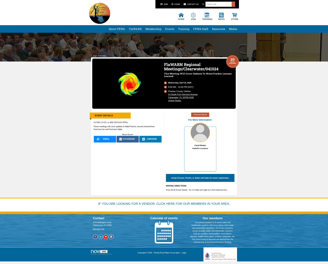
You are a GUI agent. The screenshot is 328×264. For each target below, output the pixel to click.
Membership (153, 29)
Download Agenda (200, 115)
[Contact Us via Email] (111, 237)
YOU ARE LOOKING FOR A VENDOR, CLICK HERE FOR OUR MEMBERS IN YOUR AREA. (166, 203)
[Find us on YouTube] (105, 237)
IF (100, 203)
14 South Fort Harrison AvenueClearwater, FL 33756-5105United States (183, 97)
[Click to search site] (233, 4)
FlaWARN (135, 29)
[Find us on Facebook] (95, 237)
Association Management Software (101, 254)
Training (183, 29)
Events (169, 29)
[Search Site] (203, 4)
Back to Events (99, 56)
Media (233, 29)
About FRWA (117, 29)
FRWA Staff (200, 29)
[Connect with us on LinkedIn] (100, 237)
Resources (218, 29)
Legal (184, 253)
